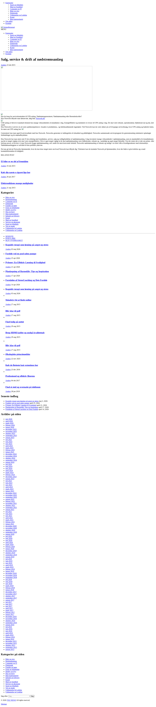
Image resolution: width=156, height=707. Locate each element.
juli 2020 (8, 536)
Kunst (12, 17)
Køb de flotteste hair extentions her (21, 365)
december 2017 (11, 592)
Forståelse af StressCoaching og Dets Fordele (26, 280)
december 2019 (11, 551)
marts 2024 (9, 473)
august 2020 (9, 534)
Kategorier (9, 3)
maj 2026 (8, 419)
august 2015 (9, 649)
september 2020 (11, 532)
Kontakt (8, 23)
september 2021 (11, 507)
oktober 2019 (10, 553)
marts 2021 (9, 520)
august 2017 (9, 600)
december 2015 (11, 641)
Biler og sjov (14, 11)
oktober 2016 (10, 621)
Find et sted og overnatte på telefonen (22, 387)
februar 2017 (10, 612)
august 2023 (9, 479)
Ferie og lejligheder (12, 208)
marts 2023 (9, 489)
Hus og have (10, 212)
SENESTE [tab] (9, 236)
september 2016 (11, 623)
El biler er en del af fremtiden (14, 161)
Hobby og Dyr (10, 210)
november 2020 (11, 528)
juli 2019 (8, 559)
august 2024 (9, 462)
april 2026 (9, 421)
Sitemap (4, 704)
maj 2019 (8, 563)
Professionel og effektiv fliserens (20, 376)
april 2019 (9, 565)
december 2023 (11, 477)
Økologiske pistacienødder (17, 354)
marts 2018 (9, 586)
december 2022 (11, 493)
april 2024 (9, 470)
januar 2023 (9, 491)
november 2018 (11, 575)
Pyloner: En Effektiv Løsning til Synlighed (25, 262)
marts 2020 (9, 545)
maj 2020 (8, 540)
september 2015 (11, 647)
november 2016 (11, 619)
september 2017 (11, 598)
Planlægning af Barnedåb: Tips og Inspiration (27, 271)
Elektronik (14, 13)
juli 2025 (8, 440)
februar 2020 (10, 547)
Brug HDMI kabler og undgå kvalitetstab (25, 332)
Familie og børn (11, 206)
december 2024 (11, 454)
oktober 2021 (10, 505)
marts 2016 (9, 635)
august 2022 (9, 499)
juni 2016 (8, 629)
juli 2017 (8, 602)
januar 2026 (9, 427)
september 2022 (11, 497)
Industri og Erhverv (12, 216)
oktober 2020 (10, 530)
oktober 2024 (10, 458)
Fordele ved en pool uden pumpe (20, 253)
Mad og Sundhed (16, 7)
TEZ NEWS (11, 700)
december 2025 (11, 429)
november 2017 (11, 594)
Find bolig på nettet (14, 322)
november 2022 (11, 495)
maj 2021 (8, 516)
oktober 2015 (10, 645)
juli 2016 (8, 627)
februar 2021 (10, 522)
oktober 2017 (10, 596)
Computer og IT (16, 9)
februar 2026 (10, 425)
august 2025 (9, 438)
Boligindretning (11, 199)
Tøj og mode (10, 226)
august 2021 (9, 510)
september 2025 (11, 435)
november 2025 (11, 431)
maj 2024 (8, 468)
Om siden (8, 21)
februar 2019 (10, 569)
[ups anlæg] (23, 129)
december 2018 (11, 573)
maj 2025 (8, 444)
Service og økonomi (12, 222)
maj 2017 (8, 606)
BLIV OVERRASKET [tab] (14, 240)
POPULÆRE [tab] (10, 238)
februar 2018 (10, 588)
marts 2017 (9, 610)
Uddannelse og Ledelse (18, 15)
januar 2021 (9, 524)
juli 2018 (8, 579)
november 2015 (11, 643)
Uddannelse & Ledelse (13, 228)
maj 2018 (8, 584)
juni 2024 (8, 466)
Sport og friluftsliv (16, 5)
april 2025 (9, 446)
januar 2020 (9, 549)
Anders (3, 65)
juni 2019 (8, 561)
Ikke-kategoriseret (16, 19)
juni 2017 (8, 604)
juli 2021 (8, 512)
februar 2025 (10, 450)
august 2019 (9, 557)
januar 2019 (9, 571)
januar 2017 (9, 614)
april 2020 (9, 542)
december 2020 (11, 526)
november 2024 (11, 456)
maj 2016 (8, 631)
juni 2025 (8, 442)
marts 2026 (9, 423)
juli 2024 (8, 464)
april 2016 (9, 633)
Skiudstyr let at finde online (18, 300)
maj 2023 (8, 485)
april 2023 (9, 487)
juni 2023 (8, 483)
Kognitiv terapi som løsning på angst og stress (26, 245)
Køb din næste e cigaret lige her (15, 172)
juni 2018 (8, 582)
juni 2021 (8, 514)
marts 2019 (9, 567)
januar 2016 (9, 639)
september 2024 (11, 460)
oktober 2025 (10, 433)
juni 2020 (8, 538)
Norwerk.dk (40, 118)
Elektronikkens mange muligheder (17, 183)
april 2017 (9, 608)
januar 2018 (9, 590)
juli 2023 (8, 481)
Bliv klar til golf (12, 311)
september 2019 (11, 555)
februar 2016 (10, 637)
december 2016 (11, 617)
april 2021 (9, 518)
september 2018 (11, 577)
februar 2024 (10, 475)
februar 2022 (10, 501)
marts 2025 (9, 448)
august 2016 (9, 625)
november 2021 (11, 503)
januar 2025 (9, 452)
